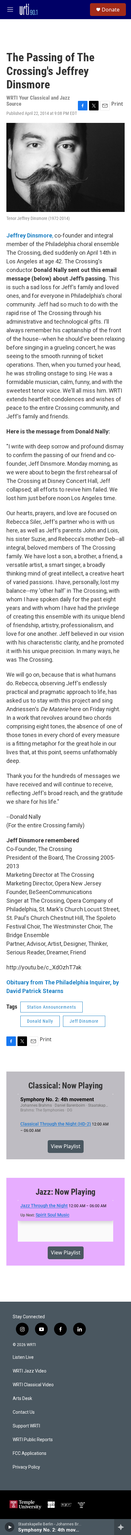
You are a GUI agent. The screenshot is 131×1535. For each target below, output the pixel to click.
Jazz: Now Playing (66, 1192)
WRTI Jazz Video (29, 1371)
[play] (10, 1527)
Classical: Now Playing (65, 1085)
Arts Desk (22, 1398)
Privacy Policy (26, 1467)
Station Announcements (51, 1007)
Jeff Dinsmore (84, 1021)
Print (117, 103)
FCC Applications (29, 1453)
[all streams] (122, 1527)
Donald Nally (40, 1021)
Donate (111, 9)
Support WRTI (26, 1426)
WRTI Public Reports (33, 1439)
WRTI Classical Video (33, 1384)
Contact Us (24, 1412)
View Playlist (65, 1146)
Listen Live (23, 1357)
